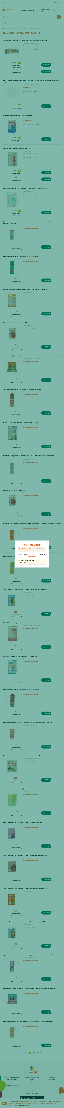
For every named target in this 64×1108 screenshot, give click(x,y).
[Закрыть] (47, 542)
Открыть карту (32, 556)
